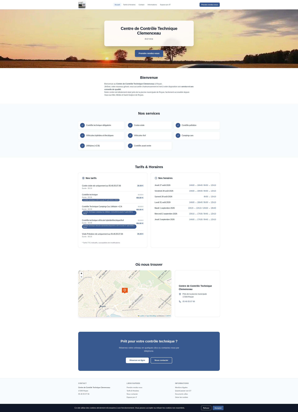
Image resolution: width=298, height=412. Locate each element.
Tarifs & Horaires (129, 5)
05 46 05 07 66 (189, 301)
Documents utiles (181, 394)
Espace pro (164, 5)
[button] (125, 291)
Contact (141, 5)
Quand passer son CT (183, 391)
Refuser (206, 408)
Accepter (218, 408)
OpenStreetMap (151, 316)
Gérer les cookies (181, 397)
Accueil (117, 5)
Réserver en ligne (137, 360)
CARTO (168, 316)
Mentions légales (181, 387)
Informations (152, 5)
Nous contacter (161, 360)
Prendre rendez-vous (209, 5)
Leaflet (141, 316)
